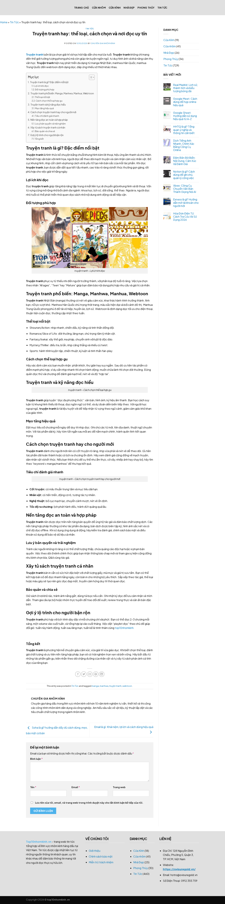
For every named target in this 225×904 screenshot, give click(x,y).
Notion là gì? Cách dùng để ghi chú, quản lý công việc (184, 175)
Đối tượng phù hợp (44, 89)
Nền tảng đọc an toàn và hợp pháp (49, 119)
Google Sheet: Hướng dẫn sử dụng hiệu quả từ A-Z (185, 116)
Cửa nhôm (99, 7)
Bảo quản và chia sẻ (45, 131)
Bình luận (36, 758)
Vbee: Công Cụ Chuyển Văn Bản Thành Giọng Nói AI (184, 189)
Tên (33, 787)
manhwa (104, 686)
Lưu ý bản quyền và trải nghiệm (50, 123)
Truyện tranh (34, 54)
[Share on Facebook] (78, 674)
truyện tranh (115, 686)
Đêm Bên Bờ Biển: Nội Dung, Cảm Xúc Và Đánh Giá (184, 161)
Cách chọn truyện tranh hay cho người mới (53, 112)
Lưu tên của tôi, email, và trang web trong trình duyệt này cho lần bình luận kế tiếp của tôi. (89, 802)
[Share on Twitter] (83, 674)
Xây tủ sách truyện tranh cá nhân (47, 127)
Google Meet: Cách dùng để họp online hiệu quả (185, 102)
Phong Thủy (146, 7)
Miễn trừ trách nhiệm (101, 862)
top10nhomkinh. (124, 628)
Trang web (119, 787)
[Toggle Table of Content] (90, 77)
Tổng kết (39, 138)
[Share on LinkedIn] (101, 674)
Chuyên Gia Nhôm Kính (103, 43)
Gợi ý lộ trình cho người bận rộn (47, 135)
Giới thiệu (94, 850)
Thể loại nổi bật (42, 97)
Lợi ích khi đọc (41, 86)
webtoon (127, 686)
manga (95, 686)
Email (75, 787)
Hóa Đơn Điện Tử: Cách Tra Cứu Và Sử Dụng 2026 (185, 216)
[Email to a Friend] (90, 674)
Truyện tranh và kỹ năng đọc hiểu (48, 104)
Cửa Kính (115, 7)
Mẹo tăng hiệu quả (44, 108)
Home (3, 22)
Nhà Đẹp (129, 7)
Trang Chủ (81, 7)
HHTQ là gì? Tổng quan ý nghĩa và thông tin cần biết (184, 130)
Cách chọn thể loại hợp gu (49, 100)
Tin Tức (162, 7)
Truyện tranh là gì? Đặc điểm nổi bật (49, 82)
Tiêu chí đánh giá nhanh (47, 116)
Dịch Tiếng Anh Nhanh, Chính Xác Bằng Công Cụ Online (183, 145)
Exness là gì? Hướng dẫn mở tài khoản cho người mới (186, 202)
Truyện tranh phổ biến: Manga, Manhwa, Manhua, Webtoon (62, 93)
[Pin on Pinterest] (95, 674)
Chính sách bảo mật (100, 856)
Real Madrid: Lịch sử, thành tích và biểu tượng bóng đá (185, 88)
